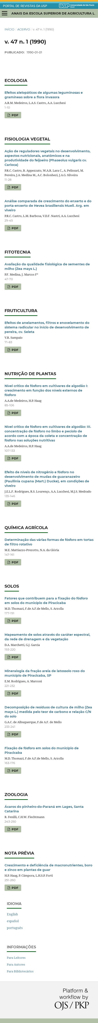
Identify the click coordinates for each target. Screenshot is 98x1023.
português (15, 928)
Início (9, 29)
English (12, 914)
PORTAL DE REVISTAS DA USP (25, 6)
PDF (14, 115)
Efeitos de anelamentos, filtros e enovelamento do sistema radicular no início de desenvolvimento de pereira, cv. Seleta (47, 327)
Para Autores (16, 964)
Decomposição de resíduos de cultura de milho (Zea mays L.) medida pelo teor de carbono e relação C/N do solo (48, 711)
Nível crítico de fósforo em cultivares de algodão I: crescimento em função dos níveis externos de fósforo (46, 390)
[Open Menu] (4, 13)
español (13, 921)
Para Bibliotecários (20, 971)
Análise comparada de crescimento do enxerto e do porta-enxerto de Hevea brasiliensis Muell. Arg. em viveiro (48, 205)
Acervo (23, 29)
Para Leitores (16, 958)
